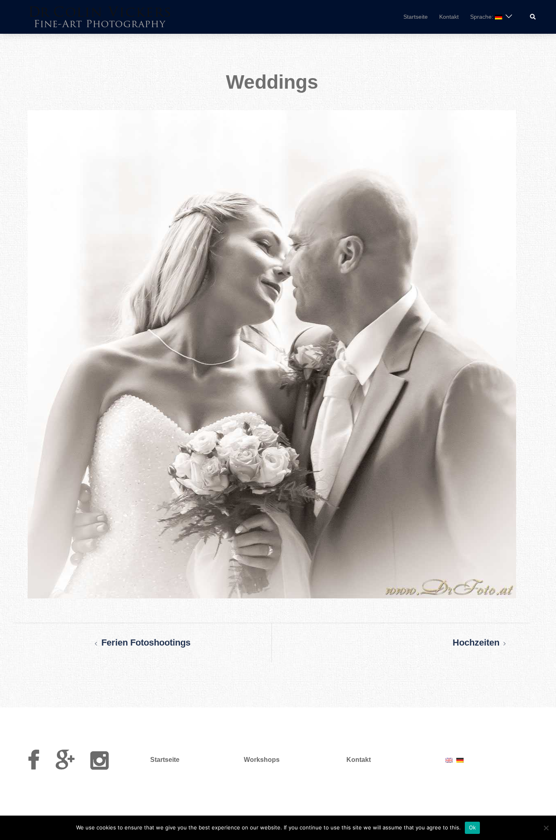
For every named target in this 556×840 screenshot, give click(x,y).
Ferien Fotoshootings (145, 642)
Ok (472, 827)
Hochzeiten (476, 642)
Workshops (262, 759)
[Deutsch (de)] (460, 759)
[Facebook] (33, 765)
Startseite (415, 16)
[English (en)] (449, 759)
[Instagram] (99, 765)
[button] (533, 16)
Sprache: (482, 16)
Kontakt (449, 16)
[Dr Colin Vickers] (100, 16)
